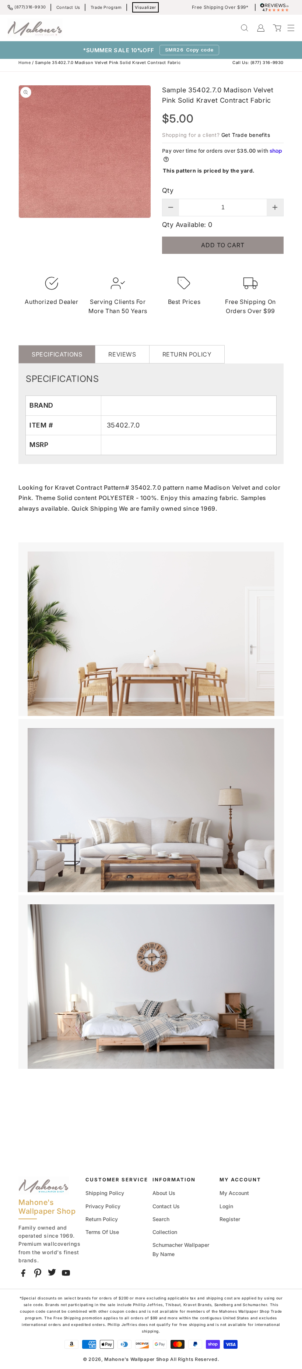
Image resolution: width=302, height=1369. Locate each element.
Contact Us (68, 7)
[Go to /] (35, 28)
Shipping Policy (104, 1193)
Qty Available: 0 (187, 224)
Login (226, 1206)
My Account (234, 1193)
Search (160, 1219)
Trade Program (106, 7)
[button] (287, 28)
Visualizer (145, 7)
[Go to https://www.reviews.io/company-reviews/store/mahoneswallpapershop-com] (276, 7)
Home (24, 62)
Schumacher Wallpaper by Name (180, 1249)
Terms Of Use (102, 1232)
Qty (167, 190)
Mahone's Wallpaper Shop (136, 1359)
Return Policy (101, 1219)
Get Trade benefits (245, 135)
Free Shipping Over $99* (220, 7)
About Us (163, 1193)
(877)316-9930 (30, 7)
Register (230, 1219)
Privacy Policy (102, 1206)
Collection (164, 1232)
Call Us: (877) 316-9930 (258, 62)
